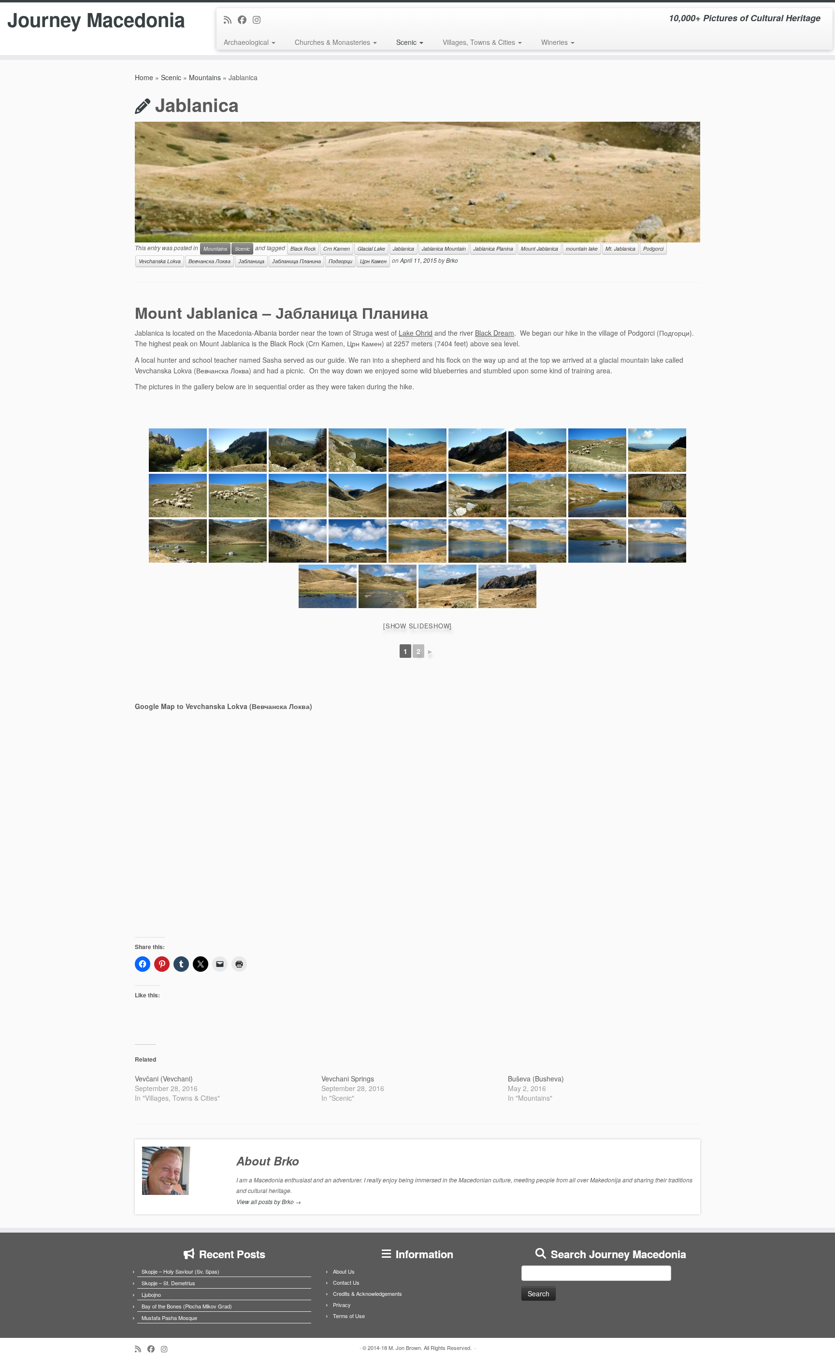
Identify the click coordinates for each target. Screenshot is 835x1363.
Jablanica (403, 248)
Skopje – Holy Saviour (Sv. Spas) (180, 1271)
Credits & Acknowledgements (367, 1293)
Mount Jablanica (539, 248)
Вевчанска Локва (209, 261)
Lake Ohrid (415, 333)
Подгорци (340, 261)
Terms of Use (349, 1316)
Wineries (555, 42)
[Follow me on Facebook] (245, 19)
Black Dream (494, 333)
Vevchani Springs (347, 1078)
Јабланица (251, 261)
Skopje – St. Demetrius (168, 1283)
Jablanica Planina (493, 248)
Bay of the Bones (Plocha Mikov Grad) (187, 1306)
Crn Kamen (336, 248)
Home (144, 77)
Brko (452, 260)
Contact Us (346, 1282)
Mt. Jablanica (620, 248)
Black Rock (303, 248)
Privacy (342, 1304)
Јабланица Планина (296, 261)
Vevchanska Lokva (160, 261)
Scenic (407, 42)
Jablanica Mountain (444, 248)
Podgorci (653, 248)
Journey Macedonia (96, 19)
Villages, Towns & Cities (480, 42)
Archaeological (247, 42)
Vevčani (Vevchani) (164, 1078)
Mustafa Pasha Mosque (169, 1317)
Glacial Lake (371, 248)
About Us (344, 1271)
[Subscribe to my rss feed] (231, 19)
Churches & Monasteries (333, 42)
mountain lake (582, 248)
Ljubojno (151, 1294)
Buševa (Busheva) (536, 1078)
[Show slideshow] (417, 625)
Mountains (205, 77)
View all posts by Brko (268, 1201)
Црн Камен (373, 261)
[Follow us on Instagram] (260, 19)
